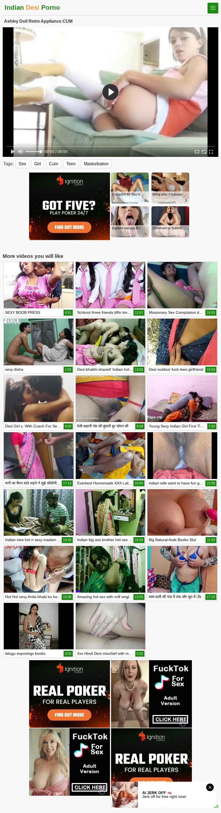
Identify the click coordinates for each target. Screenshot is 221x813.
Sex (22, 163)
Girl (37, 163)
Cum (53, 163)
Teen (71, 163)
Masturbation (96, 163)
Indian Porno (32, 7)
